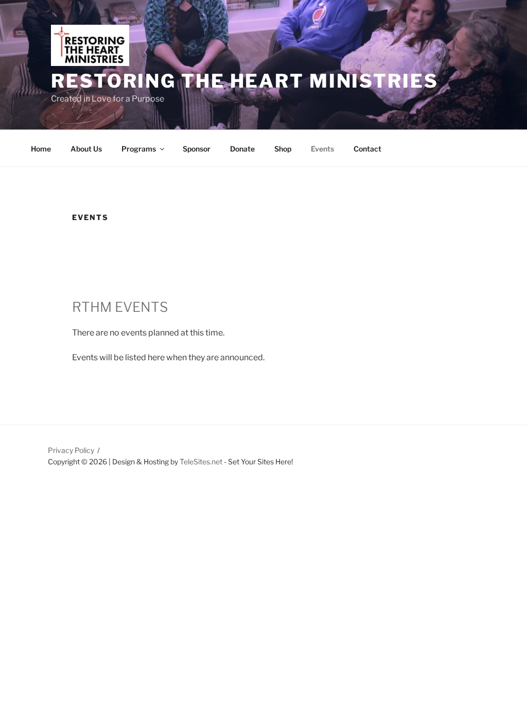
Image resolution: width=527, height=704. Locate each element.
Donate (242, 148)
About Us (86, 148)
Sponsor (196, 148)
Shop (282, 148)
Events (322, 148)
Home (41, 148)
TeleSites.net (201, 461)
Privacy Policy (71, 450)
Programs (138, 148)
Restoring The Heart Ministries (244, 81)
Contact (367, 148)
